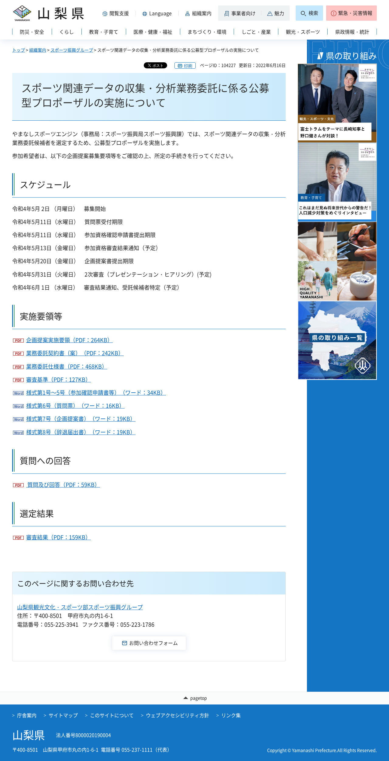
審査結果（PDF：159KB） (58, 537)
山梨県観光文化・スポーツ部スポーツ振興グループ (80, 607)
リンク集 (231, 715)
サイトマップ (63, 715)
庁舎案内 (26, 715)
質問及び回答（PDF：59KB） (63, 484)
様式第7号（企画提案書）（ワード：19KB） (81, 419)
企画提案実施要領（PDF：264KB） (69, 340)
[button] (117, 13)
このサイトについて (112, 715)
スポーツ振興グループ (71, 50)
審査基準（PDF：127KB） (58, 379)
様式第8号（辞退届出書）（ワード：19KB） (81, 432)
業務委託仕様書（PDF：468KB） (66, 366)
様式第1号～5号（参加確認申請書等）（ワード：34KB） (96, 392)
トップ (18, 50)
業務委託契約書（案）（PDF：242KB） (75, 353)
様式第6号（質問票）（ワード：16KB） (75, 405)
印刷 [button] (188, 66)
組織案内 (37, 50)
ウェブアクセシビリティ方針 (177, 715)
